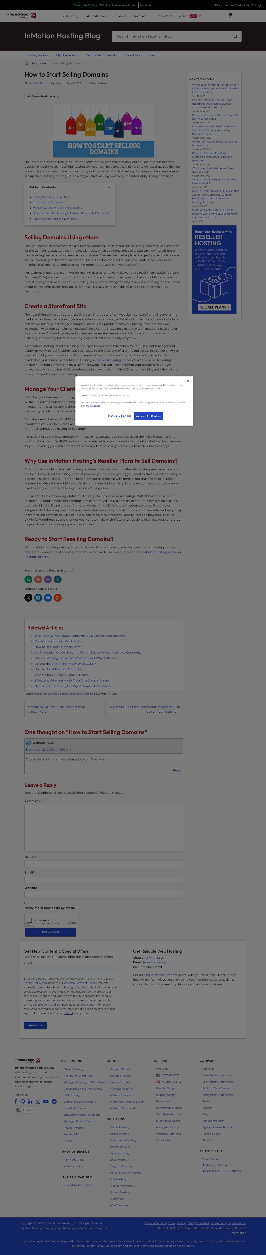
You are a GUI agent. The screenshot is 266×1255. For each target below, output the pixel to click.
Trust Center (93, 405)
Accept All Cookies (148, 416)
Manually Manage (119, 416)
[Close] (188, 381)
